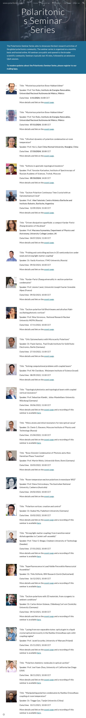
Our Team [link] (67, 3)
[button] (83, 2)
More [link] (75, 3)
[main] (43, 20)
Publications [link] (56, 3)
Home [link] (35, 3)
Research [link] (44, 3)
